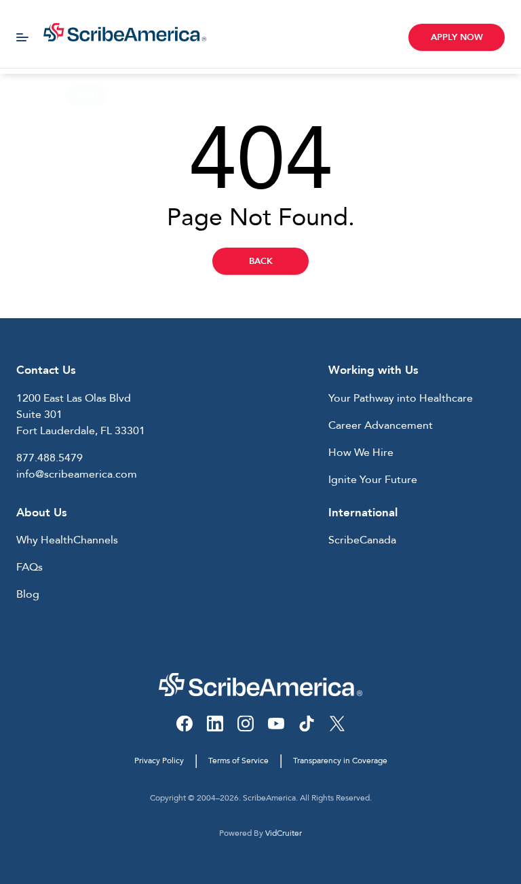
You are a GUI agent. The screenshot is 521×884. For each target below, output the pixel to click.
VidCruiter (283, 833)
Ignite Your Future (372, 479)
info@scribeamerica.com (76, 474)
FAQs (29, 567)
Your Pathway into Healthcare (400, 398)
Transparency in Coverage (340, 760)
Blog (27, 594)
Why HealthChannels (67, 540)
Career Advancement (380, 425)
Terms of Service (238, 760)
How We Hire (360, 452)
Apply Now (457, 37)
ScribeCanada (362, 540)
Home (26, 95)
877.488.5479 (49, 457)
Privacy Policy (159, 760)
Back (261, 261)
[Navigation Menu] (22, 37)
